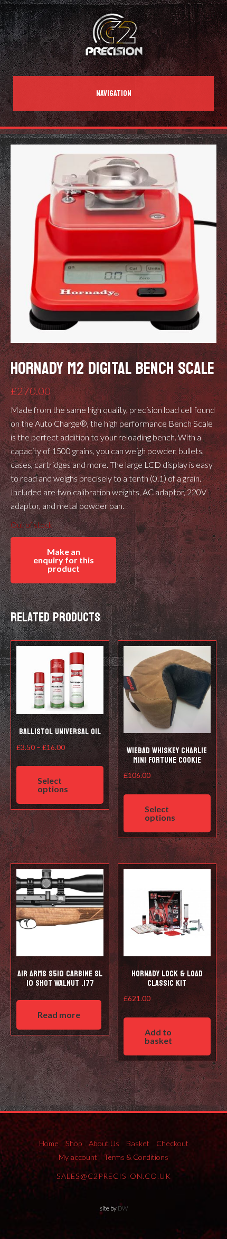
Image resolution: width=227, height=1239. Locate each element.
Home (49, 1143)
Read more (58, 1015)
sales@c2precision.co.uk (113, 1175)
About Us (104, 1143)
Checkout (172, 1143)
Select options (52, 784)
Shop (73, 1143)
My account (78, 1156)
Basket (137, 1143)
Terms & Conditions (136, 1156)
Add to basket (158, 1036)
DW (123, 1208)
